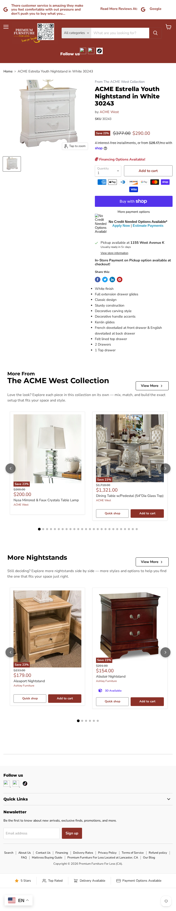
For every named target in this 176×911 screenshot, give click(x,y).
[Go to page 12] (82, 529)
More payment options (134, 212)
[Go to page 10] (74, 529)
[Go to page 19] (109, 529)
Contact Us (43, 853)
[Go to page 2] (43, 529)
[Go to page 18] (105, 529)
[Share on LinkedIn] (112, 279)
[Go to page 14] (90, 529)
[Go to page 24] (129, 529)
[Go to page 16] (98, 529)
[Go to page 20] (113, 529)
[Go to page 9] (70, 529)
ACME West (109, 112)
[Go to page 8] (67, 529)
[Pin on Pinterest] (119, 279)
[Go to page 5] (55, 529)
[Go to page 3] (47, 529)
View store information (114, 253)
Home (8, 71)
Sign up (72, 833)
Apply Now (121, 225)
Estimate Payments (148, 225)
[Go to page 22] (121, 529)
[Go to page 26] (137, 529)
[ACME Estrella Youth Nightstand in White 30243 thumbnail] (12, 164)
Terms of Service (133, 853)
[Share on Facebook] (97, 279)
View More (149, 385)
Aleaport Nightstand (29, 681)
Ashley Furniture (24, 685)
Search (8, 853)
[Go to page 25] (133, 529)
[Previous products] (11, 468)
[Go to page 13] (86, 529)
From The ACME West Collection (120, 82)
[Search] (155, 33)
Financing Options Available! (121, 159)
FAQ (24, 858)
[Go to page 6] (59, 529)
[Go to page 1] (39, 529)
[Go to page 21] (117, 529)
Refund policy (158, 853)
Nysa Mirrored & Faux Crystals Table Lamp (46, 500)
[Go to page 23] (125, 529)
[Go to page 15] (94, 529)
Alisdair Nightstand (111, 676)
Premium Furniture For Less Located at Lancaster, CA (102, 858)
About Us (24, 853)
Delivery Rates (83, 853)
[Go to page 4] (51, 529)
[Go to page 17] (102, 529)
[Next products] (165, 468)
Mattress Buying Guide (47, 858)
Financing (61, 853)
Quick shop (112, 513)
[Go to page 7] (63, 529)
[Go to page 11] (78, 529)
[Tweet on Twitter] (105, 279)
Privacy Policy (107, 853)
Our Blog (149, 858)
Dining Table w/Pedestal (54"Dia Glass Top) (130, 495)
